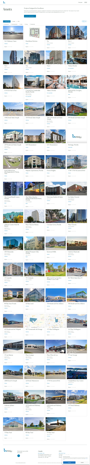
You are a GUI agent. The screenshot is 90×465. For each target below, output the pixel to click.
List (83, 21)
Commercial (6, 24)
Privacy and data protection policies (20, 462)
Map (85, 21)
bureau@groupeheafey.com (44, 454)
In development (14, 24)
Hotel (21, 24)
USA (18, 21)
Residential (33, 24)
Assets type (7, 21)
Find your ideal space (29, 16)
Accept (69, 462)
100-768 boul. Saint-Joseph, (44, 456)
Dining (26, 24)
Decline (82, 462)
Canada (13, 21)
